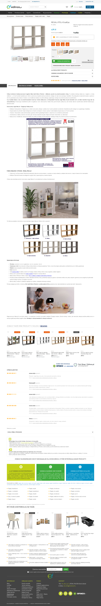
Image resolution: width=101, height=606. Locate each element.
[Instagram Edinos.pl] (66, 594)
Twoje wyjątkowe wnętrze (27, 442)
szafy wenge (46, 483)
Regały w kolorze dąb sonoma (78, 496)
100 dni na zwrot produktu (59, 70)
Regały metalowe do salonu (57, 496)
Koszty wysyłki (26, 583)
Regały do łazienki (33, 496)
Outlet (80, 12)
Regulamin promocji (41, 589)
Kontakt (14, 1)
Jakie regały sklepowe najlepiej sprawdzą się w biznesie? (15, 550)
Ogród (28, 12)
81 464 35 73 (66, 583)
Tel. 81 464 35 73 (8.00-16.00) (24, 1)
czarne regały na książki (34, 484)
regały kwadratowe (53, 483)
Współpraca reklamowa (13, 590)
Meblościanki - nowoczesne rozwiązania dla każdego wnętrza (37, 558)
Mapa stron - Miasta (41, 594)
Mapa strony (39, 597)
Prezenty (87, 12)
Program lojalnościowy (42, 585)
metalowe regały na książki (82, 483)
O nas (9, 1)
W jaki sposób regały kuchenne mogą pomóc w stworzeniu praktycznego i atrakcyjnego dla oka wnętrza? (59, 544)
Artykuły (38, 583)
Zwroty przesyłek (26, 590)
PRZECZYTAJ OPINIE (76, 80)
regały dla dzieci (72, 483)
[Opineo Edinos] (79, 594)
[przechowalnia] (68, 7)
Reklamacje (39, 596)
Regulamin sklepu (41, 587)
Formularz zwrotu (12, 597)
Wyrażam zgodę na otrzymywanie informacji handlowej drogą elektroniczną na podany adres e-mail (51, 572)
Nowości (56, 12)
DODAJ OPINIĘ (84, 80)
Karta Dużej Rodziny (27, 594)
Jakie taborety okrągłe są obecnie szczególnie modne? (79, 558)
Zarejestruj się (89, 1)
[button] (45, 7)
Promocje (65, 12)
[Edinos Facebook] (61, 594)
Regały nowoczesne (76, 488)
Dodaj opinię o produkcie (15, 432)
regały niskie (16, 484)
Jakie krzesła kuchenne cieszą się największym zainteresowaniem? (58, 563)
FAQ (37, 592)
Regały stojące (11, 499)
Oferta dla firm (11, 592)
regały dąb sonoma (23, 483)
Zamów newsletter (39, 569)
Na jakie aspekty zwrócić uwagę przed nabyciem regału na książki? (80, 550)
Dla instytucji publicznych (10, 594)
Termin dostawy (26, 585)
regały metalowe (63, 483)
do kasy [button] (89, 7)
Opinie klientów (26, 596)
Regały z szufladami (13, 491)
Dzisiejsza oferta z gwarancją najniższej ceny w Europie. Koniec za (69, 41)
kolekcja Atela (15, 271)
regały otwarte (29, 273)
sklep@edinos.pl (36, 1)
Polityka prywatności (27, 587)
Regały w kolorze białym (56, 499)
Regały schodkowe (54, 488)
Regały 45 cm (74, 493)
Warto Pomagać (11, 589)
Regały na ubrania (75, 491)
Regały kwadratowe (13, 488)
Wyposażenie (47, 12)
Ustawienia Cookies (27, 589)
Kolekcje (73, 12)
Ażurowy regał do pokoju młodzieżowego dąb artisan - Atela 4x (45, 377)
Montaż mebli (55, 76)
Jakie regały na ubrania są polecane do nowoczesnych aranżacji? (17, 545)
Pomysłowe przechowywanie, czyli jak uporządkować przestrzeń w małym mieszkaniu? (59, 550)
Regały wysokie (75, 499)
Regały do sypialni (54, 491)
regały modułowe (24, 484)
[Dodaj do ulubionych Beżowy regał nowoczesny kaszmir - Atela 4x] (74, 61)
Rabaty (38, 590)
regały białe (39, 483)
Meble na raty (25, 592)
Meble (10, 12)
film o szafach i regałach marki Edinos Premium (40, 275)
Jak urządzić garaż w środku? (57, 554)
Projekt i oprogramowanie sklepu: (40, 603)
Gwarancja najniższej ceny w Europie (62, 73)
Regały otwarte (32, 493)
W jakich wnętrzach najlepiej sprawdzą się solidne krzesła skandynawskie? (38, 554)
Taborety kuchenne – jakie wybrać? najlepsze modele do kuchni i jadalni (80, 545)
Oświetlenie (36, 12)
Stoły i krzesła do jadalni (14, 496)
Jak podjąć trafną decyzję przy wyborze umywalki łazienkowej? (79, 554)
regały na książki (32, 483)
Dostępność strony (27, 597)
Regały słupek (32, 488)
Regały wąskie (32, 499)
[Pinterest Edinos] (70, 594)
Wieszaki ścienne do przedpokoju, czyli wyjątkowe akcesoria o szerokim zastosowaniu (17, 562)
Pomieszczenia (19, 12)
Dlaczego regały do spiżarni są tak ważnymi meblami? (58, 558)
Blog (8, 583)
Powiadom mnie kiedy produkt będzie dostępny (67, 65)
